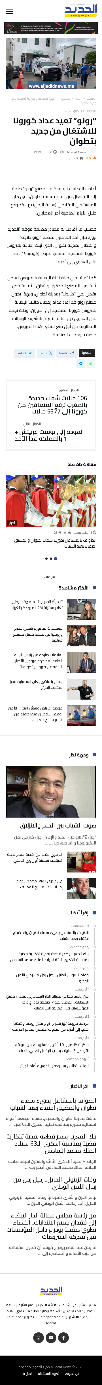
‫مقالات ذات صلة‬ (81, 465)
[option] (51, 512)
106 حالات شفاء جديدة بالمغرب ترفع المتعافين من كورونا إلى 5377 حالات (52, 402)
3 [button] (46, 559)
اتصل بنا (27, 1373)
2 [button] (51, 559)
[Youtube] (51, 1337)
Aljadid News (76, 152)
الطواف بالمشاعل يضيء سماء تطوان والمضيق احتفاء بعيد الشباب (55, 543)
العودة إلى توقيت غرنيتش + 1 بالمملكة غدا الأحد (49, 432)
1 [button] (55, 558)
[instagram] (38, 1337)
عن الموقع (72, 1373)
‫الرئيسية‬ (91, 98)
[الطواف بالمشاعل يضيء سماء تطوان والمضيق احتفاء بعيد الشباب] (51, 501)
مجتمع (65, 98)
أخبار (78, 98)
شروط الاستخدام (49, 1373)
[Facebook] (63, 1337)
